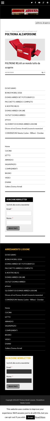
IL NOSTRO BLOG (12, 106)
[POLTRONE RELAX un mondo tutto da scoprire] (25, 60)
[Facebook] (35, 2)
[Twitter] (32, 2)
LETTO (8, 155)
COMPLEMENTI (11, 169)
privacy (8, 120)
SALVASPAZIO (10, 164)
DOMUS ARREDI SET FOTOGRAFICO (20, 97)
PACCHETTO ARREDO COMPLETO (19, 102)
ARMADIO (9, 160)
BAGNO (8, 173)
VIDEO (8, 178)
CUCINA (8, 151)
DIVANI (8, 182)
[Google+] (43, 2)
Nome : (10, 218)
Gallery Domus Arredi (13, 187)
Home (7, 31)
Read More (40, 417)
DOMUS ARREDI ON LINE (15, 111)
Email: (9, 209)
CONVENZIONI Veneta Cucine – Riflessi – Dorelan (24, 133)
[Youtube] (39, 2)
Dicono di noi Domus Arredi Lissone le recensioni (24, 128)
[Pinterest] (47, 2)
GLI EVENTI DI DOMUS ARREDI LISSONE (21, 124)
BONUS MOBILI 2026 (13, 93)
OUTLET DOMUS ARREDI (15, 115)
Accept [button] (30, 417)
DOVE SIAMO (10, 88)
